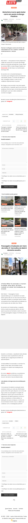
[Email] (25, 121)
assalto (11, 421)
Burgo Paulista (19, 114)
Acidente (11, 114)
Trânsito (14, 7)
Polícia (13, 243)
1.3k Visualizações (8, 254)
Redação (5, 19)
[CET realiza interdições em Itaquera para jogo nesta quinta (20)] (7, 200)
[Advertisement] (14, 334)
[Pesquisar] (26, 2)
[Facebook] (13, 121)
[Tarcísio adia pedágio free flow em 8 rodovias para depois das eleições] (7, 222)
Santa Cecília (6, 423)
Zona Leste (4, 68)
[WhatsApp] (21, 121)
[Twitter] (17, 121)
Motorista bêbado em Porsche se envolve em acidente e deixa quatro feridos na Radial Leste (21, 231)
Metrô (9, 373)
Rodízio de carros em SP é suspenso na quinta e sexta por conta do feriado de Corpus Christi (20, 210)
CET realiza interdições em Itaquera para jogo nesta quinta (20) (7, 208)
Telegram (9, 101)
